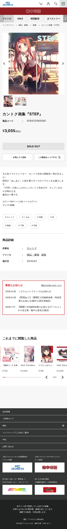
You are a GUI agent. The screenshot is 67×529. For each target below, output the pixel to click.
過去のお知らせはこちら (51, 285)
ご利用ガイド (8, 418)
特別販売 (35, 18)
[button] (65, 18)
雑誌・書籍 (33, 254)
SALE (20, 18)
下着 (22, 225)
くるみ (26, 217)
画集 (40, 217)
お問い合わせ (8, 446)
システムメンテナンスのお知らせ (34, 291)
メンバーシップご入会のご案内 (15, 432)
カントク (10, 217)
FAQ (4, 439)
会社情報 (6, 411)
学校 (35, 225)
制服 (8, 225)
